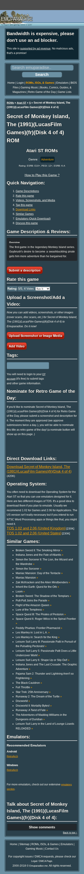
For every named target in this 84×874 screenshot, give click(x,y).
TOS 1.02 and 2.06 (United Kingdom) (36, 528)
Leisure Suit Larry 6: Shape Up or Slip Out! (42, 660)
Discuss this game (27, 223)
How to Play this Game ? (42, 175)
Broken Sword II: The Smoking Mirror (39, 550)
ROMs (10, 102)
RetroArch (12, 756)
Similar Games (25, 214)
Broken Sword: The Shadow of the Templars (43, 596)
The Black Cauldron (29, 682)
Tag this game (24, 205)
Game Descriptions (27, 191)
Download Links (25, 209)
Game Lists (64, 92)
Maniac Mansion (27, 577)
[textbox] (26, 365)
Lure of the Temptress (30, 609)
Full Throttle (24, 687)
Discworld (23, 701)
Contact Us (51, 848)
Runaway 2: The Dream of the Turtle (39, 696)
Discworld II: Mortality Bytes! (34, 705)
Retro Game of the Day (42, 92)
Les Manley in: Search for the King (38, 637)
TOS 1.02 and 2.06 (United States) (34, 533)
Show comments (42, 827)
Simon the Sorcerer (28, 568)
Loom (20, 591)
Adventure (47, 159)
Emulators (62, 82)
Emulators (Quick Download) (33, 218)
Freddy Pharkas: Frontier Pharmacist (39, 628)
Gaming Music (29, 87)
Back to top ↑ (70, 832)
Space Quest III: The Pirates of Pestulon (41, 614)
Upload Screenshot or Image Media (35, 335)
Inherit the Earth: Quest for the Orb (37, 586)
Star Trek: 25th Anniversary (33, 692)
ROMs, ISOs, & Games (40, 82)
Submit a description (25, 270)
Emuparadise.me (38, 865)
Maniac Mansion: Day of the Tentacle (39, 573)
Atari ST (21, 102)
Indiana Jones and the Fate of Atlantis (39, 554)
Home (11, 82)
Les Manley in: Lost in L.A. (33, 632)
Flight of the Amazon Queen (34, 605)
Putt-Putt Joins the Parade (33, 600)
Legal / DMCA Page (41, 861)
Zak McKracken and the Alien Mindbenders (43, 582)
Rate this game (25, 195)
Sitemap (24, 844)
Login (20, 82)
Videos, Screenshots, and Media (35, 200)
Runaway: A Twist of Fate (32, 710)
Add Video (17, 346)
